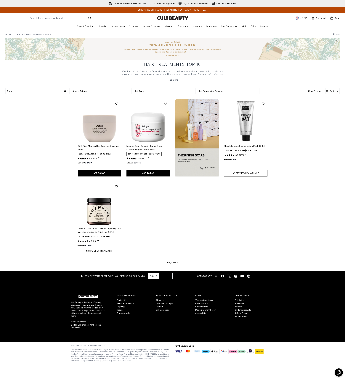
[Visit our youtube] (242, 276)
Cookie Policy (201, 306)
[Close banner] (337, 41)
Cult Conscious (162, 310)
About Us (160, 300)
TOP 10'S (18, 34)
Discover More (173, 56)
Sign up (153, 276)
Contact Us (121, 300)
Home (8, 34)
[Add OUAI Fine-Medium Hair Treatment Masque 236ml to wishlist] (116, 103)
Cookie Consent (78, 322)
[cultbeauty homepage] (173, 18)
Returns (120, 310)
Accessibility (200, 313)
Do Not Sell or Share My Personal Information (86, 326)
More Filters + (315, 91)
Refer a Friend (241, 313)
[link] (318, 18)
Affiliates (238, 306)
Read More (172, 80)
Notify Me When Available (246, 173)
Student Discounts (243, 310)
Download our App (164, 303)
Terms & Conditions (204, 300)
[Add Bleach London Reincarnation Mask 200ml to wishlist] (263, 103)
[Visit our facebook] (222, 276)
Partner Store (241, 316)
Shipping (121, 306)
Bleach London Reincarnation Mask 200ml (244, 146)
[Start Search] (89, 18)
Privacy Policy (201, 303)
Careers (159, 306)
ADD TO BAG (99, 173)
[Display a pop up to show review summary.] (99, 158)
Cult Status (239, 300)
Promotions (240, 303)
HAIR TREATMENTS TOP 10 (172, 64)
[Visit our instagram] (235, 276)
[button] (197, 137)
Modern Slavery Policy (205, 310)
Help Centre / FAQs (125, 303)
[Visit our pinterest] (248, 276)
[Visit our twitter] (229, 276)
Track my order (124, 313)
